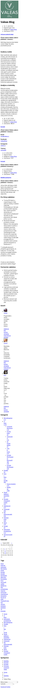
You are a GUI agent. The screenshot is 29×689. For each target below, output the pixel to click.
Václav (5, 313)
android (3, 565)
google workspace (4, 574)
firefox (5, 569)
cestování (3, 567)
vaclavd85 (3, 150)
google (3, 572)
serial (4, 592)
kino (4, 577)
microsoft (3, 582)
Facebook (3, 687)
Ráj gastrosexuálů (8, 643)
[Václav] (6, 311)
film (2, 569)
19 (5, 553)
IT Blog (5, 616)
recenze (3, 591)
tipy (2, 602)
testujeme (3, 596)
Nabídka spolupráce (6, 177)
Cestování (6, 641)
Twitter (8, 687)
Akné (2, 564)
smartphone (4, 594)
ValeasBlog (4, 141)
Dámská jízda (6, 647)
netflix (2, 584)
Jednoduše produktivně (7, 620)
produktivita (4, 589)
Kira (5, 375)
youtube (3, 611)
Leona (5, 343)
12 (5, 551)
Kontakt (3, 126)
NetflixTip (3, 586)
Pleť (2, 587)
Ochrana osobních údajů (7, 34)
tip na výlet (3, 598)
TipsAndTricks (5, 601)
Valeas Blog (13, 29)
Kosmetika (4, 579)
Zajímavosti (7, 639)
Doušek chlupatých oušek (7, 652)
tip (1, 597)
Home (5, 614)
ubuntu (3, 604)
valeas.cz (3, 145)
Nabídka (6, 661)
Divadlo (6, 624)
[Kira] (6, 373)
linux (2, 580)
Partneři (3, 161)
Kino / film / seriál (5, 629)
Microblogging (8, 622)
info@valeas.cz (5, 136)
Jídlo (2, 577)
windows (3, 606)
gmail (2, 570)
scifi (2, 592)
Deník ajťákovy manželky (6, 635)
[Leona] (6, 341)
